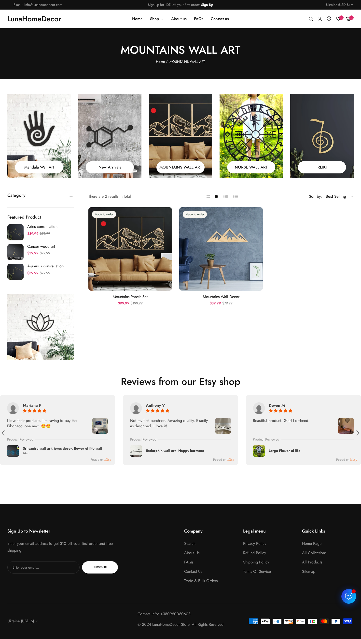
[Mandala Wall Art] (39, 136)
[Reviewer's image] (100, 430)
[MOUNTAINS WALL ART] (180, 136)
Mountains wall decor (221, 297)
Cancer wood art (41, 246)
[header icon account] (320, 18)
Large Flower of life (284, 451)
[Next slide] (357, 433)
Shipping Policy (256, 562)
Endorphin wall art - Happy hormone (175, 451)
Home (160, 61)
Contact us (193, 571)
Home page (311, 543)
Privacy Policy (254, 543)
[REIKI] (322, 136)
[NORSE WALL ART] (251, 136)
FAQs (188, 562)
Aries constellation (42, 226)
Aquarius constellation (45, 266)
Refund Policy (254, 553)
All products (312, 562)
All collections (314, 553)
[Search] (311, 18)
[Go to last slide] (3, 433)
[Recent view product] (329, 19)
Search (189, 543)
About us (191, 553)
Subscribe (100, 567)
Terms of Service (257, 571)
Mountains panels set (130, 297)
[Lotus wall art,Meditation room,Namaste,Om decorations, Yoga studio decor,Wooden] (40, 327)
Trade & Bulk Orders (201, 581)
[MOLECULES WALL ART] (109, 136)
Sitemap (308, 571)
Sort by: (315, 196)
